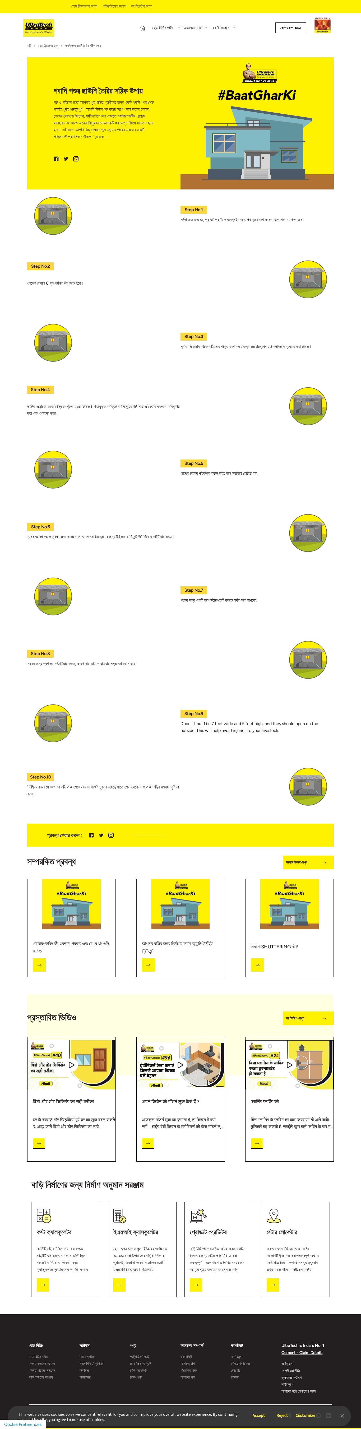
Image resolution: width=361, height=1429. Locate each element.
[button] (342, 1415)
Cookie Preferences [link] (22, 1424)
